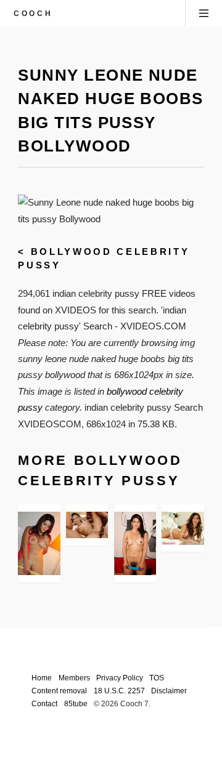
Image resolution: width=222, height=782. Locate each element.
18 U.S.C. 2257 (119, 691)
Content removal (59, 691)
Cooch (33, 13)
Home (41, 678)
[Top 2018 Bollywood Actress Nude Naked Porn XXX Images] (39, 543)
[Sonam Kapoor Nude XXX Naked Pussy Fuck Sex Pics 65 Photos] (183, 528)
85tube (76, 703)
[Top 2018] (135, 543)
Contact (44, 703)
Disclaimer (169, 691)
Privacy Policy (119, 678)
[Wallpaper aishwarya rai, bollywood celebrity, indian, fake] (87, 525)
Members (74, 678)
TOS (156, 678)
